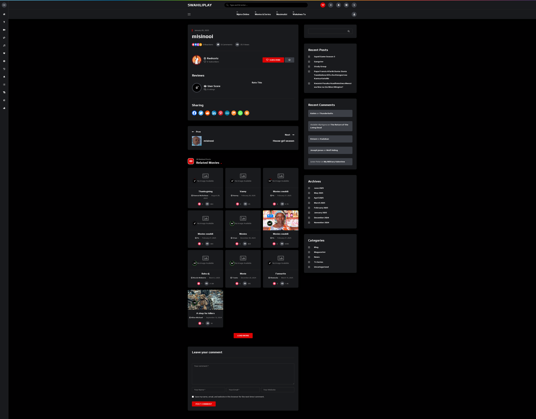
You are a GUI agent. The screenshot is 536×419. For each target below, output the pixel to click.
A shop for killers (205, 313)
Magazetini (319, 252)
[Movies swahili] (280, 220)
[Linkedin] (214, 113)
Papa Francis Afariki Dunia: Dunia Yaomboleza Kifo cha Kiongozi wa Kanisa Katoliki (330, 75)
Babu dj (205, 273)
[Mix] (233, 113)
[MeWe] (227, 113)
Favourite (281, 273)
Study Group (320, 66)
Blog (316, 247)
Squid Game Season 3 (324, 56)
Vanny (243, 191)
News (317, 257)
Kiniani (313, 139)
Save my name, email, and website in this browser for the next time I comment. (229, 397)
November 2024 (321, 222)
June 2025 (319, 188)
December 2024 (321, 217)
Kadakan (324, 139)
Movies (243, 234)
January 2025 (320, 212)
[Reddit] (207, 113)
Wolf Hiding (332, 150)
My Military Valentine (334, 162)
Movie (243, 273)
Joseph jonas (316, 150)
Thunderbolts (326, 113)
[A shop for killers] (205, 300)
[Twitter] (200, 113)
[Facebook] (194, 113)
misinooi (209, 140)
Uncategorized (321, 267)
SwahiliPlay (200, 5)
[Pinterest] (220, 113)
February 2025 (321, 208)
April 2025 (319, 198)
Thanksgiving (205, 191)
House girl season (283, 140)
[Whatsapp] (240, 113)
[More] (246, 113)
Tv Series (318, 262)
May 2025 (318, 193)
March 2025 (319, 203)
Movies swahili (280, 191)
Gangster (318, 61)
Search (349, 31)
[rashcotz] (197, 60)
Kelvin (313, 113)
